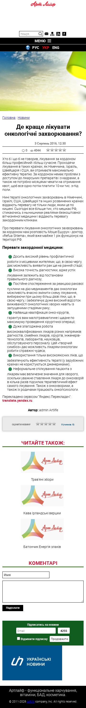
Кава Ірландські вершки (42, 513)
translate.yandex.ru (17, 400)
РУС (35, 47)
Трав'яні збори (42, 479)
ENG (55, 47)
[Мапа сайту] (52, 34)
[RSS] (58, 34)
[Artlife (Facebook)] (64, 34)
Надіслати (13, 607)
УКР (45, 47)
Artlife (31, 701)
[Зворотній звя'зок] (46, 34)
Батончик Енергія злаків (42, 546)
